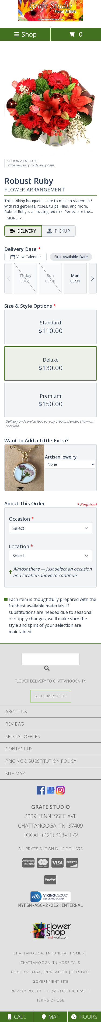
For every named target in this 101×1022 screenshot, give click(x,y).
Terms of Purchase (66, 990)
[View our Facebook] (41, 793)
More (12, 217)
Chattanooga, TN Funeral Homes (48, 953)
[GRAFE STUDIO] (50, 19)
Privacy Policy (26, 990)
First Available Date (71, 256)
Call (18, 1016)
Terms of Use (51, 1000)
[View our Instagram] (60, 793)
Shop (29, 34)
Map (53, 1016)
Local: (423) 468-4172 (50, 835)
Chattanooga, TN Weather (39, 972)
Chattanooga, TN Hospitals (50, 962)
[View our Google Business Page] (50, 793)
